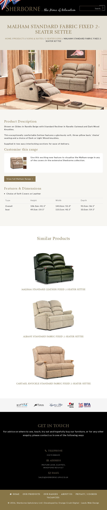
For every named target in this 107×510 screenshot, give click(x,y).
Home (15, 494)
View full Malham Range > (20, 179)
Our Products (31, 494)
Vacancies (53, 498)
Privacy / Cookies (86, 494)
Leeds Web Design (90, 503)
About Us (66, 494)
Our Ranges (51, 494)
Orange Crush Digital (69, 503)
